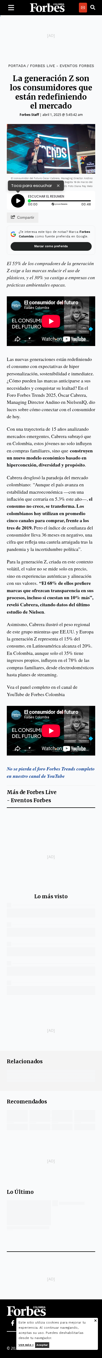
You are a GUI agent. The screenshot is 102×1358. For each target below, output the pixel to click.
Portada (17, 66)
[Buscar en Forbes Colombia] (92, 7)
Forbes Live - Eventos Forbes (62, 66)
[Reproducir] (18, 201)
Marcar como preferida (51, 246)
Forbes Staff (29, 114)
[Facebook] (12, 1323)
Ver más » (26, 1344)
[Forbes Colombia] (47, 7)
